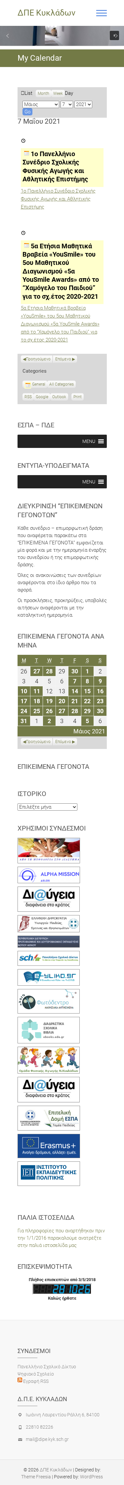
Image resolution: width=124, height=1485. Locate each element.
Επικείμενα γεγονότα (53, 767)
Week (58, 93)
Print (78, 398)
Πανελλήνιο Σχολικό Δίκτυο (47, 1366)
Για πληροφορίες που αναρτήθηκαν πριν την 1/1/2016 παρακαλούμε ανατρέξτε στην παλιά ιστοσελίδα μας (61, 1238)
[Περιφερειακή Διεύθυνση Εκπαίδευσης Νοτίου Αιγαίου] (49, 939)
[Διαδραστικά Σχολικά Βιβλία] (49, 1020)
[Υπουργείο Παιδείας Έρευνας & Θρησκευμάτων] (49, 919)
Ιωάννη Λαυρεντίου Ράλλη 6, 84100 (63, 1414)
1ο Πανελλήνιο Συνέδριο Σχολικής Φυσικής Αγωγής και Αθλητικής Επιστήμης (58, 199)
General (38, 384)
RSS (28, 397)
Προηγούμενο (38, 359)
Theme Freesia (36, 1476)
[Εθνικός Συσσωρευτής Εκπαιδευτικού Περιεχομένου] (49, 993)
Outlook (59, 398)
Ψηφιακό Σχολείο (36, 1374)
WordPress (91, 1476)
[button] (7, 35)
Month (43, 93)
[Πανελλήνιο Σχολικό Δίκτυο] (49, 955)
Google (42, 398)
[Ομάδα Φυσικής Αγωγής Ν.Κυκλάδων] (49, 1050)
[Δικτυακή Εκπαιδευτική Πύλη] (49, 973)
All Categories (61, 384)
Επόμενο (63, 359)
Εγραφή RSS (35, 1381)
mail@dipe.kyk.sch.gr (47, 1439)
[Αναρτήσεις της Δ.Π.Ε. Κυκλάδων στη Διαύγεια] (49, 890)
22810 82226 (39, 1427)
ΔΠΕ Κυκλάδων (46, 13)
